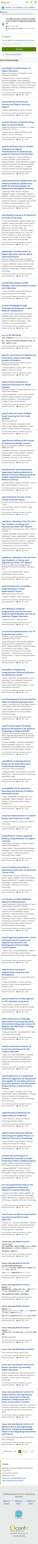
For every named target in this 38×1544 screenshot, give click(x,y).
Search (7, 36)
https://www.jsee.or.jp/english (13, 1480)
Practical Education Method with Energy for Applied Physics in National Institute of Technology (17, 1135)
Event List (4, 12)
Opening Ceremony (25, 1349)
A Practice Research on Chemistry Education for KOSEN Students (16, 384)
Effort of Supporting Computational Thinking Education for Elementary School (18, 672)
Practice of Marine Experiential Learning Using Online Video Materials (19, 1217)
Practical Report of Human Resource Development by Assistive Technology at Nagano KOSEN (18, 728)
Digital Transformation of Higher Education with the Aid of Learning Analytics (17, 254)
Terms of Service (6, 1502)
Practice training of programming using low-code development (15, 972)
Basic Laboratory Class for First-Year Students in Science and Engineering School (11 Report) (19, 560)
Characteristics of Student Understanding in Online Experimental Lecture (16, 588)
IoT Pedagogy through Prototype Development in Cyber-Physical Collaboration (17, 308)
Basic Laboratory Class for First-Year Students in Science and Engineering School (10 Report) (19, 524)
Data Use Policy (18, 1502)
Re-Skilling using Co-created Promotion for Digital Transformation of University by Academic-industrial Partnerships (17, 150)
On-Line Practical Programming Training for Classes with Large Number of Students (19, 357)
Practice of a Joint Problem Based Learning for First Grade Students (16, 416)
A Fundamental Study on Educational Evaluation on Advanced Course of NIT (19, 870)
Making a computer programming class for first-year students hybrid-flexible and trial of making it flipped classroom (18, 612)
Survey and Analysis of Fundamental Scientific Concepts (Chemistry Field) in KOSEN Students (19, 1158)
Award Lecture (22, 1241)
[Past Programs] (27, 2)
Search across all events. (13, 54)
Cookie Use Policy (30, 1502)
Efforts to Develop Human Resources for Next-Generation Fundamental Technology (16, 763)
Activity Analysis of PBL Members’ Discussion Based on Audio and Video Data (19, 285)
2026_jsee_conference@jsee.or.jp (14, 1478)
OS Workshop (15, 335)
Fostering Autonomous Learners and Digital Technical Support (16, 104)
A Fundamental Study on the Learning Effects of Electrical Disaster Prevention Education (17, 1187)
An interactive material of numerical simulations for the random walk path (16, 1049)
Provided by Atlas (19, 1536)
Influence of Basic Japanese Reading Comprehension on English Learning (18, 838)
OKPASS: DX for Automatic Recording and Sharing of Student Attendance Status (17, 791)
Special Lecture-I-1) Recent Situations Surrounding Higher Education (18, 1367)
